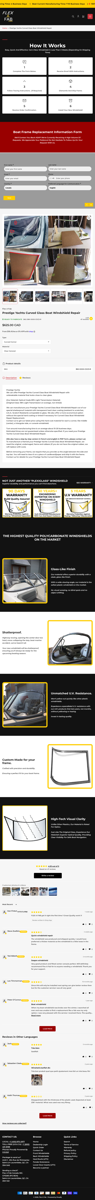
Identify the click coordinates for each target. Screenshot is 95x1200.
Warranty (68, 1147)
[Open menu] (90, 16)
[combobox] (52, 178)
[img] (36, 912)
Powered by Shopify (55, 1197)
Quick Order (38, 1147)
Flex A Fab (7, 309)
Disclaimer (68, 1159)
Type (4, 337)
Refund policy (70, 1150)
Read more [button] (36, 1015)
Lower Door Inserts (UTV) (44, 1165)
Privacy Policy (70, 1153)
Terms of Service (71, 1144)
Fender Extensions (41, 1162)
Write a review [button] (47, 875)
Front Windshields (41, 1153)
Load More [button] (47, 1029)
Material (5, 347)
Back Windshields (41, 1156)
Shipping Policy (71, 1156)
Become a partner (41, 1168)
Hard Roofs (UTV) (40, 1159)
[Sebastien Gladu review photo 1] (36, 1080)
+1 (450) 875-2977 (17, 1142)
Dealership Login (40, 1144)
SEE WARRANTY (83, 483)
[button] (83, 924)
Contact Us (38, 1150)
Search (67, 1142)
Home (4, 28)
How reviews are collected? (14, 1123)
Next (9, 198)
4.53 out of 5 (53, 866)
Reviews (26, 378)
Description (11, 378)
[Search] (73, 16)
